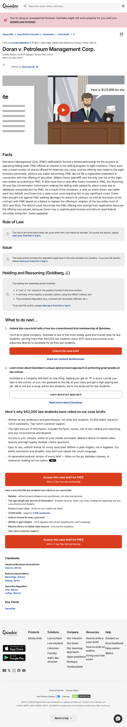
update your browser (22, 21)
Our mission (74, 638)
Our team (72, 643)
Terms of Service (56, 690)
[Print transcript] (121, 34)
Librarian (53, 648)
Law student (55, 643)
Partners (72, 661)
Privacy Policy (72, 690)
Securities (10, 608)
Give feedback (114, 643)
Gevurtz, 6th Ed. (13, 567)
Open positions (76, 656)
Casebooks (48, 34)
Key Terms (12, 602)
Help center (112, 648)
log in (37, 235)
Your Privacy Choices (45, 696)
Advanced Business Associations (22, 564)
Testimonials (75, 666)
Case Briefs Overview (28, 34)
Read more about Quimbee (65, 402)
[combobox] (71, 6)
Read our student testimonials (65, 359)
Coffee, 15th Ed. (13, 593)
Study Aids (7, 34)
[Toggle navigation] (123, 6)
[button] (63, 110)
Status (109, 653)
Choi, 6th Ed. (11, 589)
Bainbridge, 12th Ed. (15, 577)
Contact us (112, 638)
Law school (54, 638)
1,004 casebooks (41, 513)
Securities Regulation (16, 586)
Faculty (52, 653)
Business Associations (17, 573)
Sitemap (65, 696)
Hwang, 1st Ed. (12, 580)
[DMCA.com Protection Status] (81, 696)
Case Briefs (63, 34)
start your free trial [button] (22, 235)
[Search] (25, 6)
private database (20, 42)
